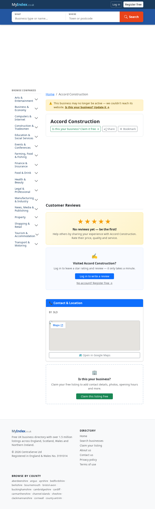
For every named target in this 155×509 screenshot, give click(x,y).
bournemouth (32, 485)
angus (33, 481)
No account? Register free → (94, 283)
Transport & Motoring (22, 244)
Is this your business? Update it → (87, 107)
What (18, 14)
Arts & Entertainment (24, 99)
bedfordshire (57, 481)
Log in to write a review (94, 276)
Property (20, 217)
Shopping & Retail (22, 225)
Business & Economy (22, 108)
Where (72, 14)
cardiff (56, 489)
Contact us (86, 455)
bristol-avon (49, 485)
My (23, 4)
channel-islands (41, 493)
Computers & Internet (23, 118)
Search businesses (91, 441)
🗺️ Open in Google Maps (94, 355)
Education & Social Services (24, 137)
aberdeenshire (20, 481)
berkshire (17, 485)
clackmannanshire (22, 498)
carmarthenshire (21, 493)
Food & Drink (23, 173)
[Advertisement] (77, 53)
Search (134, 17)
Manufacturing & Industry (24, 200)
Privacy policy (88, 459)
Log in (116, 4)
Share (111, 129)
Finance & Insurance (21, 165)
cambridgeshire (42, 489)
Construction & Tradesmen (24, 127)
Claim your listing (91, 445)
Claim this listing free (94, 396)
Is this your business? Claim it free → (75, 129)
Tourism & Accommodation (25, 235)
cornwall (39, 498)
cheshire (56, 493)
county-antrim (54, 498)
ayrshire (43, 481)
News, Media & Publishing (24, 209)
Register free (133, 4)
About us (85, 450)
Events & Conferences (23, 146)
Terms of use (88, 464)
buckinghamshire (21, 489)
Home (50, 94)
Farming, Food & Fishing (24, 155)
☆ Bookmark (128, 129)
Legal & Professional (22, 190)
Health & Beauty (20, 181)
